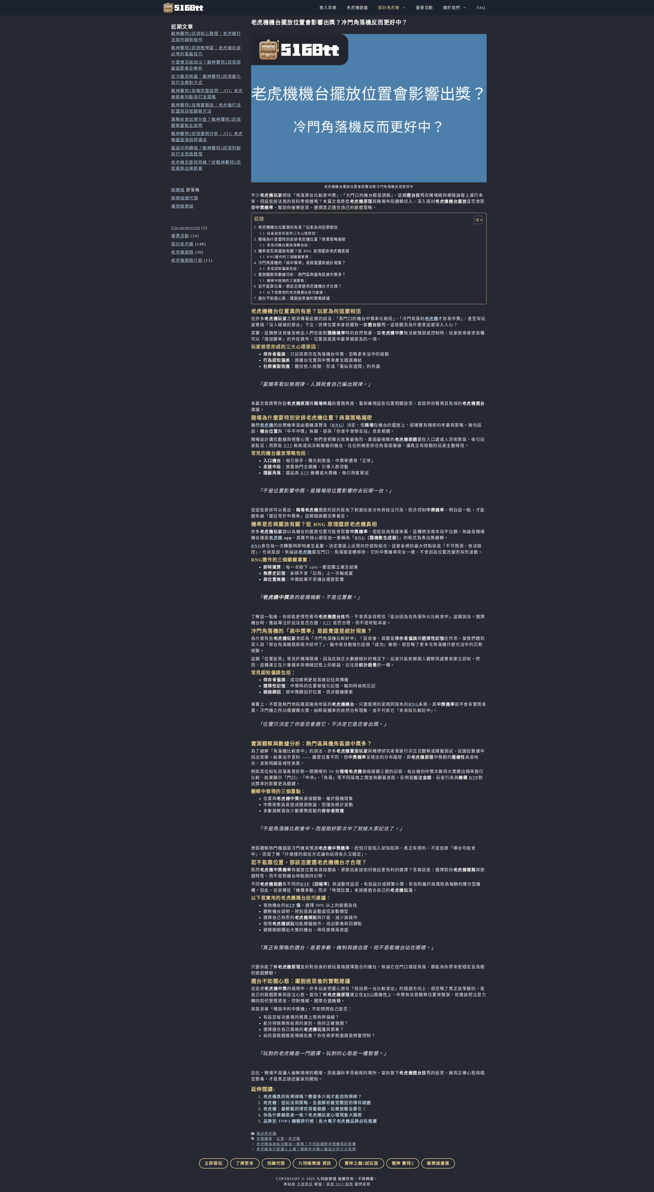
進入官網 (328, 8)
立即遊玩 (214, 1163)
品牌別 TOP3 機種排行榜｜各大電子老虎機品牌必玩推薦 (320, 1121)
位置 (280, 1139)
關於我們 (451, 8)
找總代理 (276, 1163)
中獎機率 (264, 1139)
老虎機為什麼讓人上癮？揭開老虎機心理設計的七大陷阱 (306, 1149)
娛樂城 (178, 190)
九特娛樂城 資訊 (314, 1163)
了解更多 (245, 1163)
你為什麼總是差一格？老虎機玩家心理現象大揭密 (312, 1115)
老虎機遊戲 (357, 8)
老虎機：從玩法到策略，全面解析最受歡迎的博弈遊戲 (317, 1103)
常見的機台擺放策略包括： (289, 245)
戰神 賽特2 (403, 1163)
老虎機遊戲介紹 (187, 260)
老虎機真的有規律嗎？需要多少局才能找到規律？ (312, 1096)
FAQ (481, 8)
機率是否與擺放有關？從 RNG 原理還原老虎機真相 (303, 251)
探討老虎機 (388, 8)
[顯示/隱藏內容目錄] (475, 220)
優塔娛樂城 (182, 206)
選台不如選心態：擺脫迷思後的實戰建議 (294, 298)
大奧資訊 (305, 1184)
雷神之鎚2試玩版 (362, 1163)
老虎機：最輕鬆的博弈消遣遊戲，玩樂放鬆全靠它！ (315, 1109)
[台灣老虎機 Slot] (183, 7)
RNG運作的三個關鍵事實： (289, 257)
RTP (288, 445)
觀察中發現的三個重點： (287, 280)
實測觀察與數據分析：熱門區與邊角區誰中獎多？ (302, 275)
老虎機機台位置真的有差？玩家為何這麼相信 (298, 227)
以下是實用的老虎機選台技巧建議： (297, 292)
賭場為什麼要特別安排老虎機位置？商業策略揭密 (302, 239)
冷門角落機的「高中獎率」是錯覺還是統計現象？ (302, 263)
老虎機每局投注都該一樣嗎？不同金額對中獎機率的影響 (306, 1144)
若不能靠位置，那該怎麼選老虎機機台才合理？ (300, 286)
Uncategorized (185, 228)
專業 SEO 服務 (339, 1184)
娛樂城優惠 (438, 1163)
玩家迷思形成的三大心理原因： (293, 233)
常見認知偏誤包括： (283, 268)
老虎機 (431, 318)
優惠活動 (424, 8)
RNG (337, 425)
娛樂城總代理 (184, 198)
